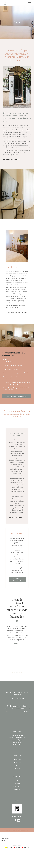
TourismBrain (13, 830)
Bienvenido (17, 759)
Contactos (17, 783)
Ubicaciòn (17, 768)
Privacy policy (17, 786)
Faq (17, 780)
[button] (12, 672)
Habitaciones (17, 762)
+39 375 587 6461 (17, 698)
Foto (17, 765)
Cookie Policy (17, 789)
